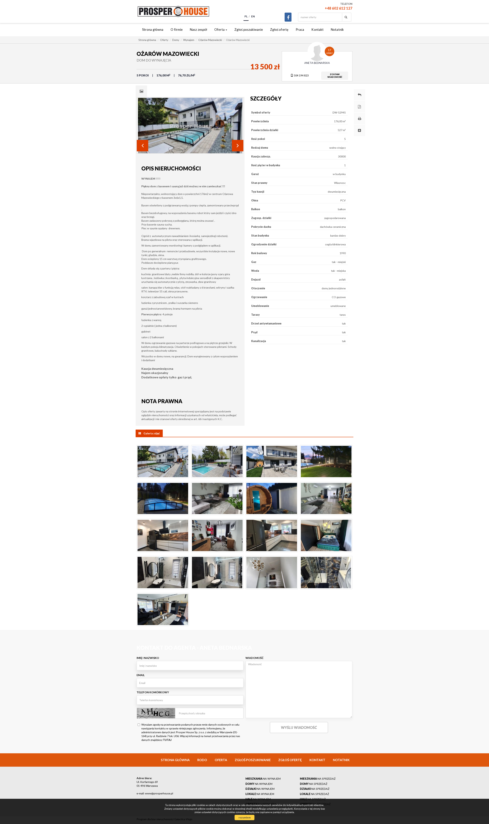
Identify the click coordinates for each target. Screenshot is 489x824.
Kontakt (317, 30)
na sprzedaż (318, 778)
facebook (288, 17)
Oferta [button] (219, 30)
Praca (300, 30)
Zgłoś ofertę (279, 30)
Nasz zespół (198, 30)
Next (237, 145)
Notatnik (337, 30)
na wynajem (263, 778)
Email (141, 675)
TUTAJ (167, 739)
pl (246, 16)
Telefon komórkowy (153, 692)
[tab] (141, 91)
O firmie (177, 30)
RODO (202, 760)
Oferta (221, 760)
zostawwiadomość (334, 75)
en (253, 16)
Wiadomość (254, 657)
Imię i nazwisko (148, 657)
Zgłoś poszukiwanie (248, 30)
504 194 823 (301, 75)
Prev (142, 145)
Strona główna (152, 30)
